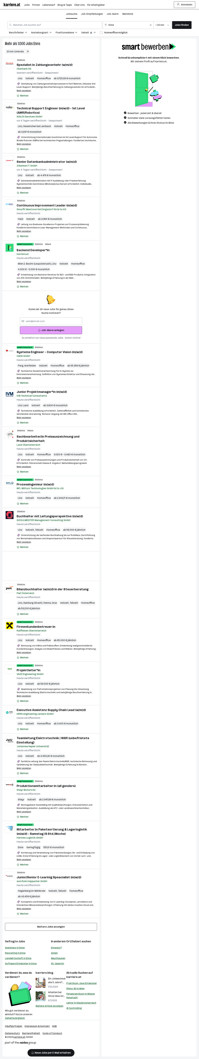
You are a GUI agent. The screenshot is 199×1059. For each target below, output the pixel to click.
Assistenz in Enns (15, 947)
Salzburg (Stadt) (33, 602)
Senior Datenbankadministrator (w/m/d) (47, 162)
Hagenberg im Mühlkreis (31, 890)
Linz (20, 78)
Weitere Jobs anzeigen (51, 926)
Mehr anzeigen (24, 90)
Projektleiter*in (28, 670)
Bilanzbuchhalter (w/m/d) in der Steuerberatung (52, 589)
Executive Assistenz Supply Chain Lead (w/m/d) (51, 710)
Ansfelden (30, 365)
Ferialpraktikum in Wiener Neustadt (80, 995)
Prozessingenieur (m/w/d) (35, 484)
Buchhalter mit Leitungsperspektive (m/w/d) (50, 516)
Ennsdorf (56, 947)
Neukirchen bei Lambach (37, 126)
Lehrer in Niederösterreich (81, 1002)
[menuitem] (20, 33)
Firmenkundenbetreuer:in (36, 627)
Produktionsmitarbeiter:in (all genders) (46, 786)
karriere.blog (44, 972)
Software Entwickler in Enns (21, 963)
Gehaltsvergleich (15, 1018)
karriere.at (73, 977)
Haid (20, 218)
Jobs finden (182, 24)
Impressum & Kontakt (37, 1026)
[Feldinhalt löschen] (150, 25)
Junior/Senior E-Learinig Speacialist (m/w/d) (49, 877)
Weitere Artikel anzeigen (49, 1005)
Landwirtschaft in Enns (18, 958)
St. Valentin (57, 963)
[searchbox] (51, 321)
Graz (54, 602)
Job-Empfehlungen (92, 13)
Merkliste (127, 13)
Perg (21, 365)
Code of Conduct (52, 1033)
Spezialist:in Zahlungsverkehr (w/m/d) (44, 65)
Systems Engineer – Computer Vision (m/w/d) (50, 352)
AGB (54, 1026)
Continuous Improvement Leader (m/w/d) (47, 205)
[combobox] (54, 25)
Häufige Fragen (13, 1026)
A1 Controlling (74, 1008)
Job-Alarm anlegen (52, 330)
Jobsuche (71, 13)
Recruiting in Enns (15, 952)
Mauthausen (58, 958)
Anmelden (186, 4)
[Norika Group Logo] (20, 1043)
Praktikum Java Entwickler (81, 983)
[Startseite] (14, 4)
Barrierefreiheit (31, 1033)
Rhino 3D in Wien (75, 988)
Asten (54, 952)
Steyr (21, 799)
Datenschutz (12, 1033)
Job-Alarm (113, 13)
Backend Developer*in (33, 250)
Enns (36, 43)
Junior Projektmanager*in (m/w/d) (42, 392)
